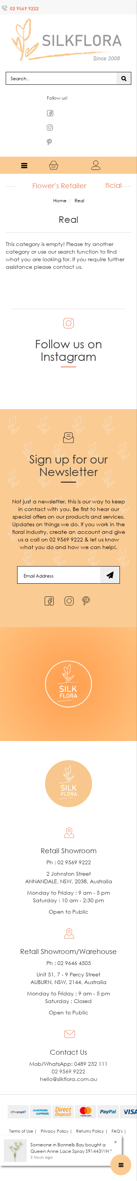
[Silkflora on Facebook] (48, 584)
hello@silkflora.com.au (68, 1064)
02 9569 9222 (24, 8)
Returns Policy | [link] (92, 1116)
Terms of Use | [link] (23, 1116)
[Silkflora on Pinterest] (87, 584)
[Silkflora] (68, 30)
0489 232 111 (91, 1049)
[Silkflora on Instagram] (67, 584)
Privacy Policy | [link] (56, 1116)
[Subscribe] (110, 560)
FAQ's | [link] (119, 1116)
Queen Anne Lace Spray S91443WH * (71, 1151)
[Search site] (123, 63)
